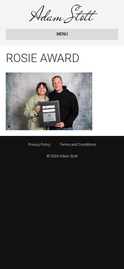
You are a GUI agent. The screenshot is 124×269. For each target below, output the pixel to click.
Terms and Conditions (78, 144)
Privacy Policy (39, 144)
